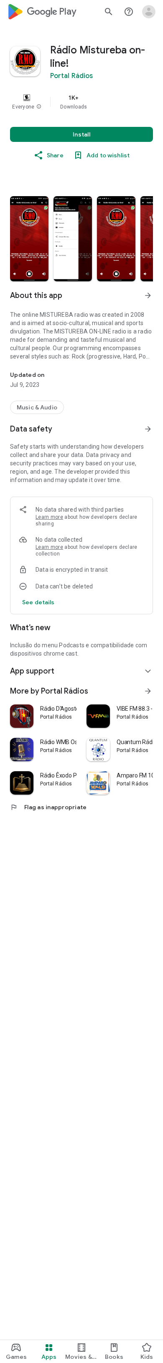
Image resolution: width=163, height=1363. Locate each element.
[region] (81, 102)
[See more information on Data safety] (148, 429)
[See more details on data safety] (38, 602)
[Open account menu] (149, 12)
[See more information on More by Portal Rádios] (148, 691)
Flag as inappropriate (48, 807)
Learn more (49, 517)
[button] (38, 107)
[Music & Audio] (37, 407)
